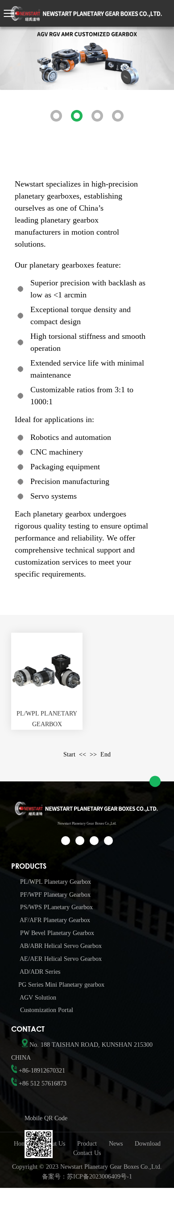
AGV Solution (37, 997)
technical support (93, 549)
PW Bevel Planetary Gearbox (56, 933)
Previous (17, 82)
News (116, 1143)
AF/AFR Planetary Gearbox (54, 920)
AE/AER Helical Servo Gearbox (60, 959)
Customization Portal (45, 1010)
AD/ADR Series (39, 971)
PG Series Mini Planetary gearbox (61, 984)
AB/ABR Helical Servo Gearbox (60, 946)
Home (21, 1143)
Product (87, 1143)
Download (148, 1143)
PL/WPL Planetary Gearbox (54, 881)
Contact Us (87, 1153)
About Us (53, 1143)
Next (156, 82)
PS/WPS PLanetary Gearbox (55, 907)
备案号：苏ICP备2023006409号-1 (87, 1176)
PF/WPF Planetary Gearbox (54, 894)
